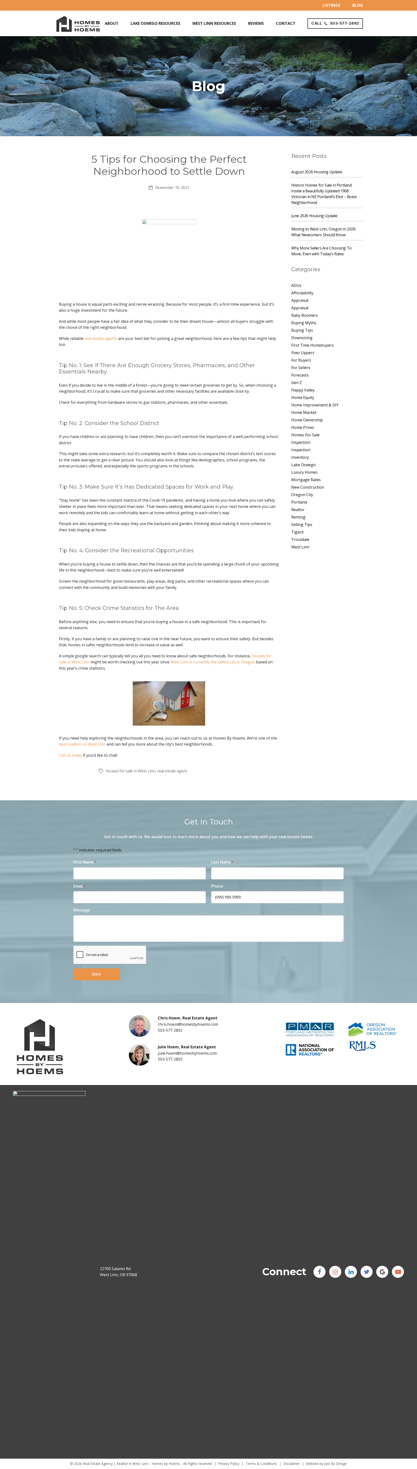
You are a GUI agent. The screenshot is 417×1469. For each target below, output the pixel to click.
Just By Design (335, 1463)
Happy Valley (303, 390)
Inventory (300, 457)
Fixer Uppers (302, 352)
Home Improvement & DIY (315, 405)
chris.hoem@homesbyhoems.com (188, 1024)
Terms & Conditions (261, 1463)
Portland (299, 502)
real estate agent (172, 771)
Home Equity (302, 397)
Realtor (298, 509)
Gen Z (296, 382)
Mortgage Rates (306, 479)
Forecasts (300, 375)
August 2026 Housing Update (316, 172)
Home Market (303, 412)
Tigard (297, 532)
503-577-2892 (170, 1030)
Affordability (302, 293)
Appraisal (299, 300)
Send (96, 974)
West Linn (300, 547)
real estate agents (100, 338)
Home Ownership (307, 420)
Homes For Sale (305, 435)
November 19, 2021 (172, 187)
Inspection (300, 442)
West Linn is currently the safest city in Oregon (212, 662)
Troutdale (300, 539)
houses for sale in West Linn (130, 771)
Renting (298, 517)
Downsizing (302, 337)
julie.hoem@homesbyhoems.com (187, 1053)
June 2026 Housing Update (314, 215)
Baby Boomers (304, 315)
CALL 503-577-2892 (335, 23)
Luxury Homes (304, 472)
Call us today (70, 755)
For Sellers (300, 367)
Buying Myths (303, 322)
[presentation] (110, 955)
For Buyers (301, 360)
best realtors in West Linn (82, 744)
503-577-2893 (170, 1059)
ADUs (296, 285)
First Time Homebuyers (312, 345)
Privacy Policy (228, 1463)
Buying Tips (302, 330)
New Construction (307, 487)
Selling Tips (301, 524)
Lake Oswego (303, 464)
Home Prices (302, 427)
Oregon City (302, 494)
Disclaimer (291, 1463)
